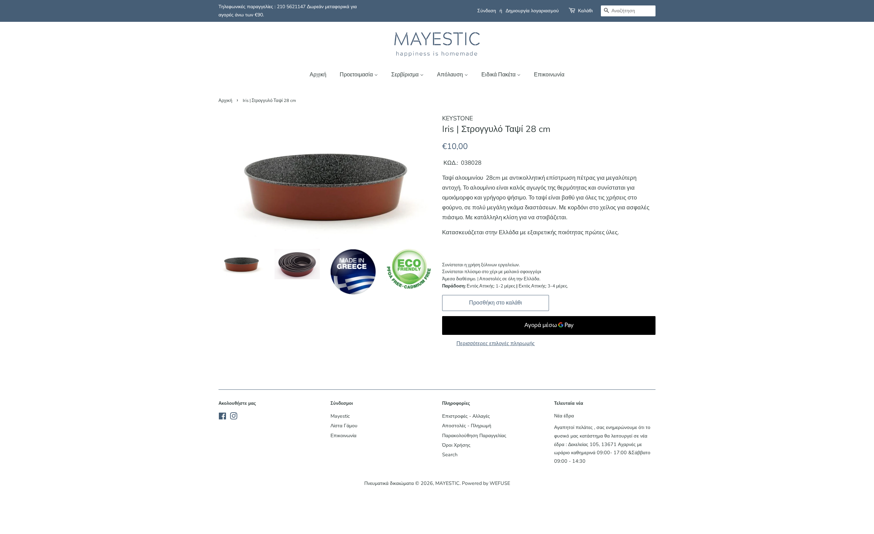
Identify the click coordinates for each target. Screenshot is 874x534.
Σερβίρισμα (405, 74)
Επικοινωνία (549, 74)
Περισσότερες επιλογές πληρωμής (495, 343)
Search (449, 454)
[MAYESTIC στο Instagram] (233, 417)
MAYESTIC (447, 483)
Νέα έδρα (564, 415)
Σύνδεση (486, 11)
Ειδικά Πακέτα (499, 74)
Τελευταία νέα (568, 403)
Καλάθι (585, 11)
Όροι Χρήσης (456, 445)
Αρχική (318, 74)
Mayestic (340, 416)
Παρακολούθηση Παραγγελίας (474, 435)
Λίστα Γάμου (343, 425)
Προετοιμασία (357, 74)
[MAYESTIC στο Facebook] (222, 417)
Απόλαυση (450, 74)
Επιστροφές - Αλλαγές (466, 416)
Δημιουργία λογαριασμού (532, 11)
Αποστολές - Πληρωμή (466, 425)
